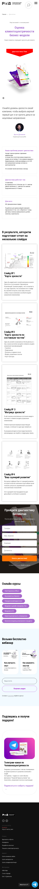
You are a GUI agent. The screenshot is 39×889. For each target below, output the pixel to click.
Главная (4, 14)
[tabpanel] (19, 268)
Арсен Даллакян (19, 128)
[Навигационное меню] (35, 3)
